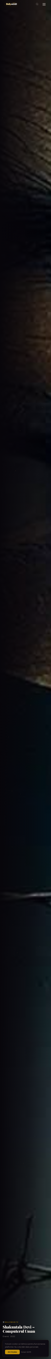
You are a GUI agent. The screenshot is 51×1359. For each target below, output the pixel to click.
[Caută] (37, 4)
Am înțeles (12, 1352)
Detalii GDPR (26, 1352)
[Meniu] (44, 4)
